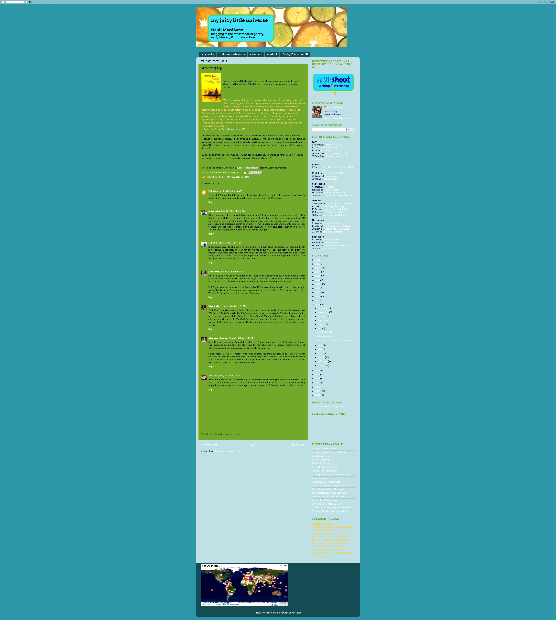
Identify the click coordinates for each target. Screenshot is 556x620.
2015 (317, 304)
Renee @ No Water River (325, 500)
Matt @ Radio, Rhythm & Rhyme (329, 493)
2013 (317, 374)
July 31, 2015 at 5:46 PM (231, 271)
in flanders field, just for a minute (334, 340)
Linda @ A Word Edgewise (326, 482)
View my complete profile (337, 118)
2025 (318, 264)
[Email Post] (245, 172)
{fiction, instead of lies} (336, 153)
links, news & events (232, 54)
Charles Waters (320, 456)
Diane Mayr (215, 306)
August (322, 324)
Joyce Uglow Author (332, 223)
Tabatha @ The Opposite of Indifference (333, 507)
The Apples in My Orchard (337, 226)
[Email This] (249, 172)
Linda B (212, 242)
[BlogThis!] (252, 172)
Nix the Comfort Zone (335, 173)
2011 (317, 382)
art (210, 177)
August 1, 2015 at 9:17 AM (227, 375)
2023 (318, 272)
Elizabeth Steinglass (322, 463)
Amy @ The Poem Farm (324, 448)
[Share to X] (255, 172)
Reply (211, 202)
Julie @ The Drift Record (325, 470)
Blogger (297, 612)
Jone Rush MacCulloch (334, 215)
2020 (318, 284)
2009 (318, 391)
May (320, 349)
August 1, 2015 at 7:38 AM (241, 338)
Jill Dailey (325, 150)
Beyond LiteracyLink (334, 192)
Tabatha (213, 191)
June (320, 345)
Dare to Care (330, 176)
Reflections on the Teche (339, 203)
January (322, 365)
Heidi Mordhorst (337, 107)
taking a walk (324, 336)
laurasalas (214, 211)
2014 (317, 370)
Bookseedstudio (329, 147)
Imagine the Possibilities (335, 209)
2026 (318, 260)
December (323, 308)
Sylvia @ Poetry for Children (327, 504)
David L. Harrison (321, 459)
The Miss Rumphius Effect (338, 195)
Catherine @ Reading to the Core (329, 452)
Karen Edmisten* (332, 242)
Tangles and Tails (334, 212)
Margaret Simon (218, 338)
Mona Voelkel (331, 179)
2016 (317, 300)
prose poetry (242, 177)
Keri (210, 375)
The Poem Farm (331, 248)
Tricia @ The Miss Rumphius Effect (331, 511)
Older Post (298, 445)
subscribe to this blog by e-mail (328, 406)
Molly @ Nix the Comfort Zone (328, 496)
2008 (318, 395)
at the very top (324, 332)
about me (256, 54)
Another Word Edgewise (337, 245)
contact (272, 54)
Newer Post (209, 445)
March (321, 357)
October (322, 316)
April (321, 353)
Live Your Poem (330, 239)
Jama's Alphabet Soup (333, 206)
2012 (317, 378)
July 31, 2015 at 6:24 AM (230, 191)
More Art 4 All (333, 144)
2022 (318, 276)
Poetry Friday (228, 177)
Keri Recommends (247, 167)
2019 (317, 288)
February (323, 361)
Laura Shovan (319, 478)
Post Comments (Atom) (227, 451)
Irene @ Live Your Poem (325, 467)
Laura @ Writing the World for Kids (331, 474)
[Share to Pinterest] (260, 172)
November (323, 312)
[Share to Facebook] (258, 172)
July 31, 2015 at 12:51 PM (229, 242)
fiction (216, 177)
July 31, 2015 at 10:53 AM (233, 211)
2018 (317, 292)
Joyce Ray (214, 271)
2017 (317, 296)
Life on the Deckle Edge (337, 229)
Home (254, 445)
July (320, 328)
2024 (318, 268)
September (324, 320)
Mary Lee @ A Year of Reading (328, 489)
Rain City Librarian (332, 231)
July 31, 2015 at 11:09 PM (234, 306)
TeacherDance (330, 189)
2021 (317, 280)
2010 (318, 387)
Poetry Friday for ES (295, 54)
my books (208, 54)
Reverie (329, 187)
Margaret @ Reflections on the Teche (331, 485)
